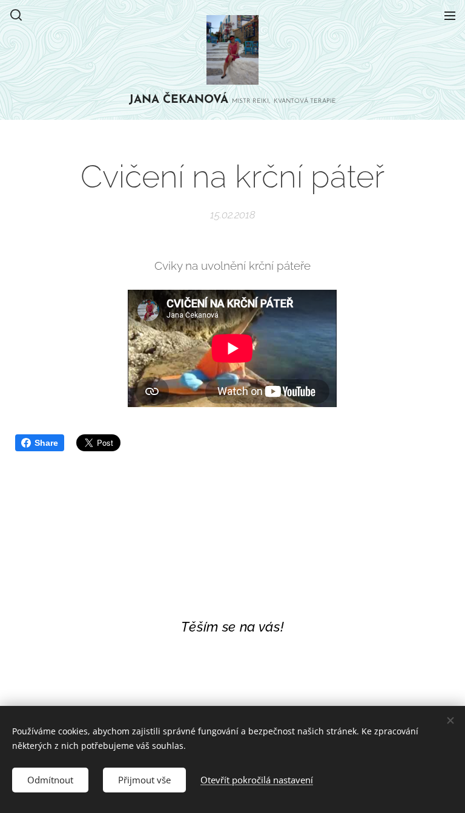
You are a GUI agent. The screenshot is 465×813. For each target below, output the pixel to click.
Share (46, 443)
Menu (450, 15)
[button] (16, 15)
